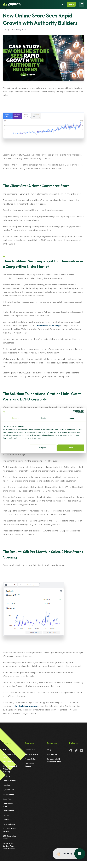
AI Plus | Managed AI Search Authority (10, 769)
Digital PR (6, 785)
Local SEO (7, 820)
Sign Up (71, 4)
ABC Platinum (8, 761)
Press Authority (9, 824)
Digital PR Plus (8, 790)
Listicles (6, 815)
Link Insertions (8, 810)
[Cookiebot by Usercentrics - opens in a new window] (74, 411)
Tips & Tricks (14, 9)
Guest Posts (7, 799)
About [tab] (71, 418)
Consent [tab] (15, 418)
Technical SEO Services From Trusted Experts (9, 846)
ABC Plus (6, 750)
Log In (61, 4)
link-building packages (26, 706)
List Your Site (52, 754)
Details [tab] (43, 418)
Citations (6, 776)
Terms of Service (31, 754)
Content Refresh (9, 780)
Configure (42, 448)
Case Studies (30, 750)
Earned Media (8, 794)
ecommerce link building (48, 325)
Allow (71, 448)
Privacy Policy (30, 759)
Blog (4, 9)
